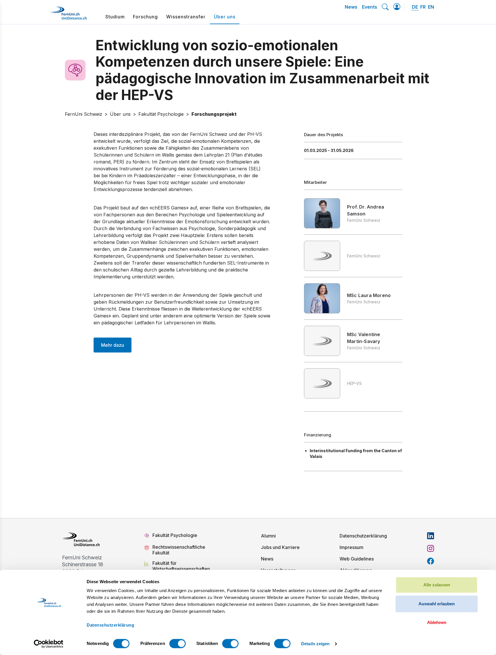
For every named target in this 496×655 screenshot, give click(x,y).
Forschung (145, 17)
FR (423, 7)
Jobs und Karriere (280, 547)
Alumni (268, 536)
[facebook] (430, 561)
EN (431, 7)
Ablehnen (436, 622)
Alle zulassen (436, 584)
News (351, 7)
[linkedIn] (430, 535)
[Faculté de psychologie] (79, 70)
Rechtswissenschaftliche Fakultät (178, 550)
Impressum (351, 547)
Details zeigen (315, 643)
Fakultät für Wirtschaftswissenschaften (181, 566)
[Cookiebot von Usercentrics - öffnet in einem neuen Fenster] (49, 643)
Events (369, 7)
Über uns (224, 17)
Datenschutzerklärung (363, 536)
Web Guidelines (357, 559)
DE (415, 7)
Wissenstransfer (186, 17)
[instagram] (430, 548)
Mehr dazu (112, 345)
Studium (115, 17)
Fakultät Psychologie (175, 535)
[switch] (177, 643)
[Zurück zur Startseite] (68, 15)
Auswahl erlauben (436, 603)
